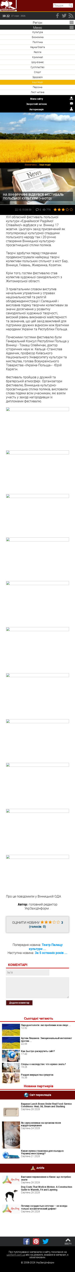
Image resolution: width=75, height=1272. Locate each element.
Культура (37, 32)
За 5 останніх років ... (51, 953)
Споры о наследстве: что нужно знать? (43, 1064)
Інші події (37, 82)
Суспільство (37, 67)
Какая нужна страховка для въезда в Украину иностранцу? (42, 1152)
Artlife (40, 1168)
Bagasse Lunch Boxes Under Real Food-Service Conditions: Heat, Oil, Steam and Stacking (46, 1105)
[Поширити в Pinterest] (36, 1241)
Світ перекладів (40, 1094)
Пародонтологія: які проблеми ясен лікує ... (46, 1025)
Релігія (37, 52)
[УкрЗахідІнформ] (8, 5)
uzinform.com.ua (16, 1254)
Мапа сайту (36, 98)
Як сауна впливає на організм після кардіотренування (41, 1124)
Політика (38, 42)
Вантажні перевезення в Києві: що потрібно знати (46, 1178)
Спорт (37, 72)
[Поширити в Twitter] (45, 1241)
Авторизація (36, 109)
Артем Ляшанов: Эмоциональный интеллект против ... (46, 1039)
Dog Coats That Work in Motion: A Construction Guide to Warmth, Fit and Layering (46, 1188)
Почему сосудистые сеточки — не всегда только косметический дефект (44, 1207)
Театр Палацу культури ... (46, 947)
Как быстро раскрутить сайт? (38, 1051)
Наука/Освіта (37, 47)
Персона (37, 87)
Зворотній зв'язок (36, 103)
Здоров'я (37, 77)
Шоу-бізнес (37, 62)
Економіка (37, 37)
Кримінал (37, 57)
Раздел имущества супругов (37, 1074)
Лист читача (37, 92)
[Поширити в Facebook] (26, 1241)
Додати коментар (19, 1002)
